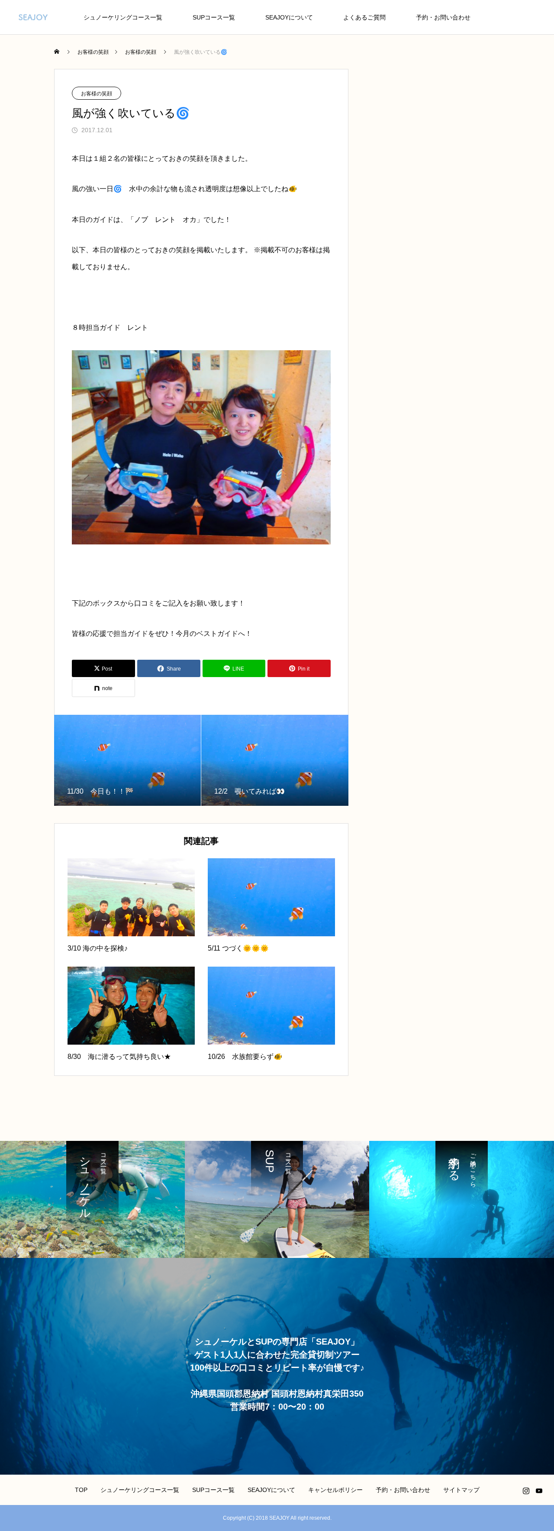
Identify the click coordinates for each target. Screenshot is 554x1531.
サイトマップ (461, 1489)
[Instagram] (526, 1490)
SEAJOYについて (289, 17)
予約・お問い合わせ (443, 17)
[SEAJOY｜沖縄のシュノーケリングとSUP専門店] (33, 17)
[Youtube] (539, 1490)
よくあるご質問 (364, 17)
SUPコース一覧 (214, 17)
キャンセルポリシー (335, 1489)
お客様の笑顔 (96, 94)
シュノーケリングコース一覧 (123, 17)
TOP (81, 1489)
